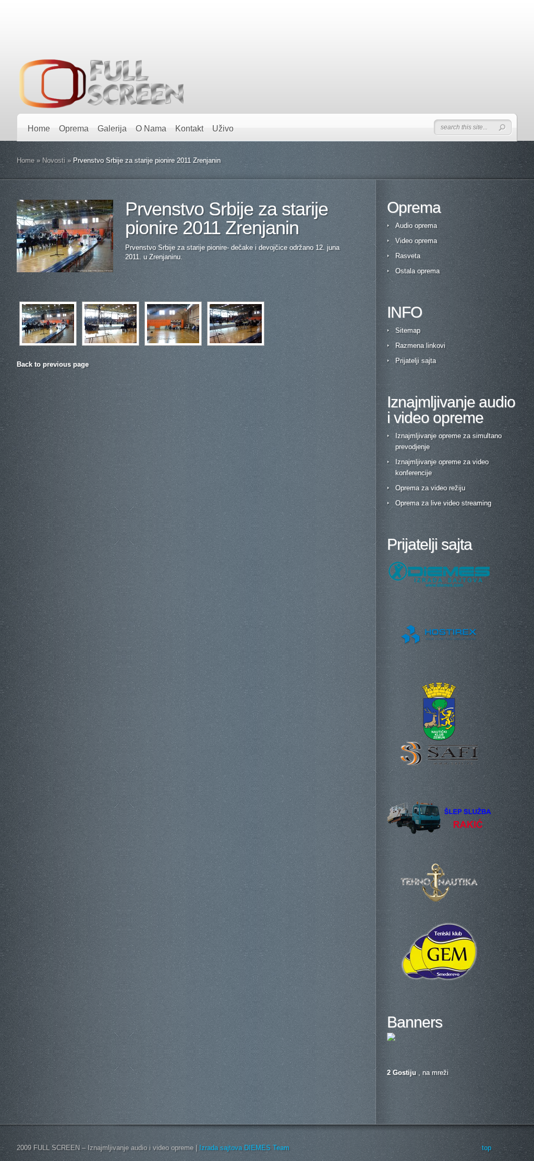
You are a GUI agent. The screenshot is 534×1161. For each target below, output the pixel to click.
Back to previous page (53, 364)
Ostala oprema (417, 271)
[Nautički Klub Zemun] (439, 712)
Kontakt (189, 128)
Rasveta (407, 256)
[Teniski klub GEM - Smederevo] (439, 952)
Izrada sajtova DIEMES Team (244, 1148)
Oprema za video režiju (430, 488)
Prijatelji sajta (415, 361)
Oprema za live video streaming (443, 503)
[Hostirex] (439, 635)
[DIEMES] (439, 574)
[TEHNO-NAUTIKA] (439, 883)
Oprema (74, 128)
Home (39, 128)
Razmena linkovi (420, 345)
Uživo (223, 128)
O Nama (151, 128)
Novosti (53, 160)
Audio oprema (416, 225)
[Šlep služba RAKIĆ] (439, 818)
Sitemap (407, 330)
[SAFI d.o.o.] (439, 754)
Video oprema (416, 241)
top (486, 1148)
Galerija (112, 128)
